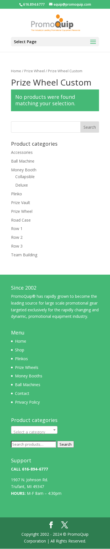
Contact (22, 393)
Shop (19, 350)
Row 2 (17, 237)
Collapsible (25, 176)
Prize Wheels (26, 367)
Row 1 (17, 228)
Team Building (24, 254)
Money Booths (28, 376)
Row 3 (17, 246)
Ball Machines (27, 384)
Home (16, 70)
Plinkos (21, 358)
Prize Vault (20, 202)
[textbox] (34, 432)
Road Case (21, 220)
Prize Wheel (34, 70)
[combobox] (34, 430)
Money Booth (23, 169)
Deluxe (21, 185)
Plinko (16, 193)
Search (66, 444)
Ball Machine (22, 161)
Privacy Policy (27, 402)
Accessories (22, 152)
